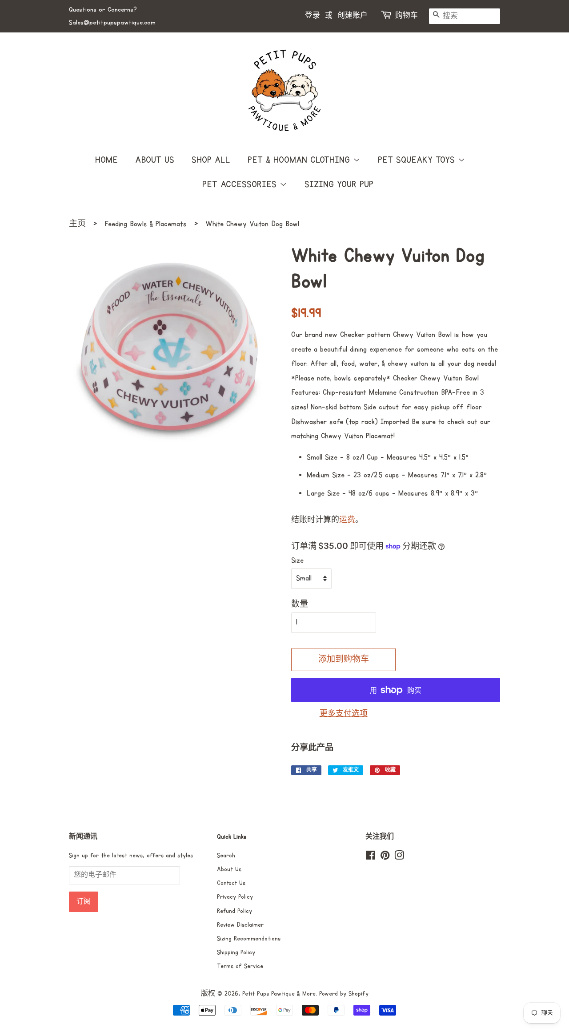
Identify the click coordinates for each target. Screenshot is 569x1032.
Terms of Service (240, 966)
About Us (154, 160)
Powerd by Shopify (344, 994)
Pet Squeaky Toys (418, 160)
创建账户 (352, 16)
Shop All (211, 160)
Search (226, 856)
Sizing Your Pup (339, 184)
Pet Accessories (241, 184)
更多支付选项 (344, 714)
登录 (312, 16)
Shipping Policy (236, 952)
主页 (77, 224)
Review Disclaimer (240, 925)
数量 (299, 604)
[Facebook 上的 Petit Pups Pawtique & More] (370, 857)
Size (297, 560)
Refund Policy (234, 911)
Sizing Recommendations (248, 939)
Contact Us (231, 883)
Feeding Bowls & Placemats (145, 224)
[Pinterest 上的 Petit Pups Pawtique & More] (385, 857)
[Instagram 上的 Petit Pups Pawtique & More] (399, 857)
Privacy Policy (235, 897)
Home (106, 160)
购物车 (406, 16)
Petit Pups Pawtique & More (279, 994)
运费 (347, 520)
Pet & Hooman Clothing (300, 160)
